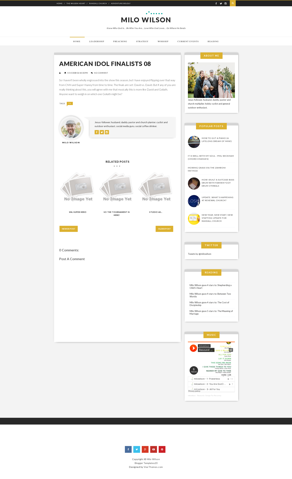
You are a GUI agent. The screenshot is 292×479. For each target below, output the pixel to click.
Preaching (120, 41)
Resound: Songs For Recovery (209, 395)
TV (69, 103)
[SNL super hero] (77, 189)
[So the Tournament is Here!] (117, 189)
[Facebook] (128, 449)
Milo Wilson (146, 20)
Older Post (164, 228)
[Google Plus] (145, 449)
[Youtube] (153, 449)
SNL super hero (78, 212)
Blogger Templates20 (146, 463)
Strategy (142, 41)
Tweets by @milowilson (199, 254)
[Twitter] (136, 449)
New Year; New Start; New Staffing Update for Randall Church (217, 218)
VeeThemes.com (153, 466)
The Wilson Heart (76, 3)
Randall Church (98, 3)
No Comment (101, 73)
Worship (163, 41)
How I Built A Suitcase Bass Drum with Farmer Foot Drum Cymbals (218, 182)
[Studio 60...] (156, 189)
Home (60, 3)
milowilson (192, 395)
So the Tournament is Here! (117, 213)
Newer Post (68, 228)
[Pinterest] (162, 449)
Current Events (188, 41)
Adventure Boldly (121, 3)
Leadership (96, 41)
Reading (213, 41)
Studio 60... (155, 212)
